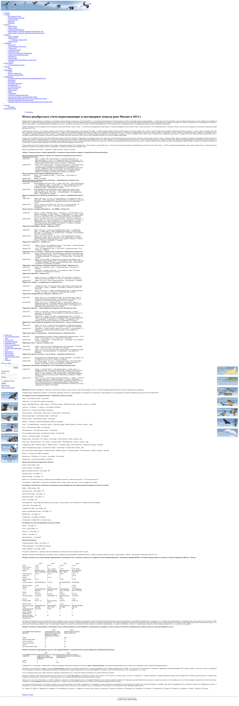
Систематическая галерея (16, 65)
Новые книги (12, 90)
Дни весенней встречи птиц (17, 46)
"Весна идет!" (12, 48)
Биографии (11, 82)
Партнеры (11, 107)
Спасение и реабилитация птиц (18, 95)
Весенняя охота (13, 85)
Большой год (12, 56)
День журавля (12, 58)
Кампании (7, 43)
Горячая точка (12, 26)
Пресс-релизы (12, 28)
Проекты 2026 (12, 41)
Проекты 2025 (12, 38)
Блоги (10, 68)
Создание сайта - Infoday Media (127, 699)
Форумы (7, 66)
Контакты (11, 23)
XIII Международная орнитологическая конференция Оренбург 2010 (30, 102)
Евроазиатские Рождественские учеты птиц (22, 60)
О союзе (7, 14)
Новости (7, 24)
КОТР (10, 71)
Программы (8, 70)
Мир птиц (11, 21)
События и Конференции (16, 29)
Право (10, 92)
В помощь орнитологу (15, 83)
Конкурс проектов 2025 (19, 40)
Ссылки (7, 105)
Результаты (29, 112)
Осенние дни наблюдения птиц (18, 55)
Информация (8, 76)
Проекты (7, 35)
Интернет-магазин (10, 108)
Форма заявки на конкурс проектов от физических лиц (25, 31)
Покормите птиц (13, 51)
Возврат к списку (27, 694)
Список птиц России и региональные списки (22, 97)
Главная (7, 13)
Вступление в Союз (14, 16)
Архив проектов (13, 36)
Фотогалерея (8, 63)
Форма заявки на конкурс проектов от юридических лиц (26, 33)
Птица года (11, 45)
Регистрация (5, 385)
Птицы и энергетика (14, 73)
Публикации (12, 93)
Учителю (11, 61)
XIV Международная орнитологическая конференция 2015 (27, 78)
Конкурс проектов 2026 (15, 75)
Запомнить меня (9, 381)
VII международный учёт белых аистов (20, 100)
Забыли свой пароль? (8, 387)
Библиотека (12, 80)
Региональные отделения (16, 18)
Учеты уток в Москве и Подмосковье (20, 53)
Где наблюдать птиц (14, 87)
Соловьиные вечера (14, 50)
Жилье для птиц (13, 88)
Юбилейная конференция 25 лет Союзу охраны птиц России (27, 98)
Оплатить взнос (13, 19)
